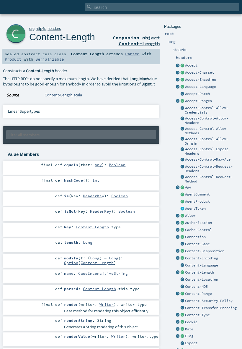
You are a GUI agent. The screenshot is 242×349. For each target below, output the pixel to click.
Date (189, 329)
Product (13, 59)
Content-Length (199, 272)
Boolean (117, 164)
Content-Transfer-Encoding (211, 308)
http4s (41, 28)
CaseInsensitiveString (103, 273)
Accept (191, 65)
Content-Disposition (204, 251)
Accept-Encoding (200, 79)
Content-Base (197, 244)
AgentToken (195, 208)
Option (71, 262)
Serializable (49, 59)
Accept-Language (200, 87)
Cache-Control (198, 230)
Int (95, 180)
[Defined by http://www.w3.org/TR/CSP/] (182, 301)
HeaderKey (93, 195)
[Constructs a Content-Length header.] (182, 272)
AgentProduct (197, 201)
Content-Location (201, 279)
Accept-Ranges (198, 101)
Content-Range (198, 294)
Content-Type (197, 315)
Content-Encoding (201, 258)
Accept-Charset (199, 72)
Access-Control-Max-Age (207, 159)
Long (87, 242)
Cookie (191, 322)
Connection (195, 237)
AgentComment (197, 194)
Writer (106, 304)
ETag (189, 336)
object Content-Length (139, 40)
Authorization (198, 223)
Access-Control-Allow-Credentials (206, 110)
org (32, 28)
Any (98, 164)
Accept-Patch (197, 94)
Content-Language (201, 265)
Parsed (132, 53)
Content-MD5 (196, 287)
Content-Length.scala (63, 95)
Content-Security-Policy (209, 301)
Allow (190, 216)
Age (188, 187)
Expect (191, 343)
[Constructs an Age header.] (182, 187)
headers (54, 28)
